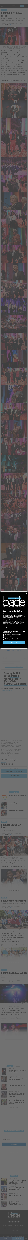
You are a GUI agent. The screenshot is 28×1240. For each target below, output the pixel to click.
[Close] (26, 593)
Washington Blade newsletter (13, 634)
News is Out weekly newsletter (13, 637)
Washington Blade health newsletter (14, 639)
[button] (14, 635)
